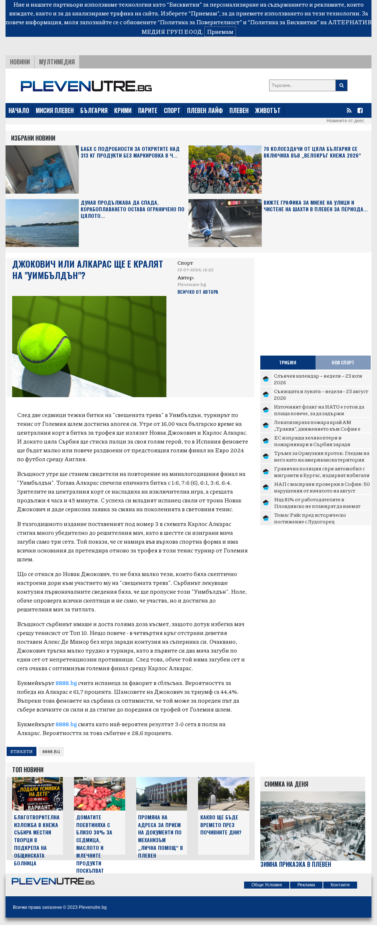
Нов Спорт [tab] (343, 362)
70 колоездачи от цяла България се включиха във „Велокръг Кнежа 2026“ (312, 152)
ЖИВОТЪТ (268, 110)
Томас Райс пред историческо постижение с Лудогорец (310, 518)
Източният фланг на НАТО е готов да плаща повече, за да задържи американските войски (319, 413)
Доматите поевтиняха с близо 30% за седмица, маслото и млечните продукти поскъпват (94, 844)
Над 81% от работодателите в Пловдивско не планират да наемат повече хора (317, 505)
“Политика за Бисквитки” (283, 22)
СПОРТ (172, 110)
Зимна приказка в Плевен (295, 864)
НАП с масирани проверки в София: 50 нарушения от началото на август (322, 487)
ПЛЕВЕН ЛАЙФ (205, 110)
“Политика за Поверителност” (200, 22)
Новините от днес (345, 120)
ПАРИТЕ (147, 110)
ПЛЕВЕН (239, 110)
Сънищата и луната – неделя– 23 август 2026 (321, 394)
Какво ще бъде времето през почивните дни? (221, 824)
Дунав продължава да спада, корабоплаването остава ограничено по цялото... (132, 209)
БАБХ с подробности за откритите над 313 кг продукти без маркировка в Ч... (130, 152)
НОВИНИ (20, 61)
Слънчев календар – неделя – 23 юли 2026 (318, 379)
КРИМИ (122, 110)
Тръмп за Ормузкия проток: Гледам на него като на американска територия (321, 456)
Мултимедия (57, 61)
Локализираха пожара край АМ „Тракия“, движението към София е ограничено (317, 428)
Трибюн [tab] (287, 362)
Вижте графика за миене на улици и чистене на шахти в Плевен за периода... (316, 206)
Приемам (220, 31)
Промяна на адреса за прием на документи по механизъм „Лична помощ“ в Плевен (160, 836)
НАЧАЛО (18, 110)
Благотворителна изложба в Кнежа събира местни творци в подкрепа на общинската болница (37, 840)
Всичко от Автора (197, 292)
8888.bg (66, 682)
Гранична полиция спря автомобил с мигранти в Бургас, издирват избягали (322, 472)
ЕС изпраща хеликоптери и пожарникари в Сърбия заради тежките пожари (312, 444)
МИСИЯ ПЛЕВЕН (55, 110)
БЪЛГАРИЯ (94, 110)
